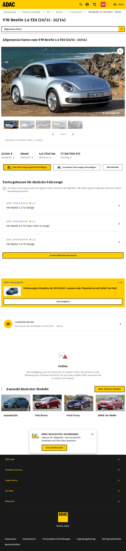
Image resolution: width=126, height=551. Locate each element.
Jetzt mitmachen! (54, 447)
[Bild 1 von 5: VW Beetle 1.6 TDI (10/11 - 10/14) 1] (11, 124)
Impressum (10, 539)
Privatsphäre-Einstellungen (56, 539)
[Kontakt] (94, 4)
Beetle (59, 12)
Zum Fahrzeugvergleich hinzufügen (29, 167)
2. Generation (75, 12)
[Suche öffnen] (81, 4)
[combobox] (59, 4)
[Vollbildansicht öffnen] (120, 51)
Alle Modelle (113, 167)
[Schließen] (92, 434)
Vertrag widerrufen (111, 539)
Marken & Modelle (31, 12)
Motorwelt (10, 501)
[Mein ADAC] (87, 4)
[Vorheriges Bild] (53, 134)
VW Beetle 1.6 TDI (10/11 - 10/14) (104, 12)
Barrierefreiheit (12, 544)
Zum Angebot (63, 301)
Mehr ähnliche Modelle (109, 389)
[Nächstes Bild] (73, 134)
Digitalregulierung (86, 539)
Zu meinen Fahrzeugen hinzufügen (79, 167)
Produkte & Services (14, 470)
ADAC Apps (10, 459)
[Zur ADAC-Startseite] (8, 4)
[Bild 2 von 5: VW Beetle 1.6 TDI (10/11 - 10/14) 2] (27, 124)
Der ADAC (9, 491)
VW (48, 12)
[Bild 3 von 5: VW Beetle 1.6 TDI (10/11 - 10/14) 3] (43, 124)
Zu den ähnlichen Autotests (63, 255)
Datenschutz (29, 539)
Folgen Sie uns (11, 480)
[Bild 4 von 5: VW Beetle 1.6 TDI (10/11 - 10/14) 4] (59, 124)
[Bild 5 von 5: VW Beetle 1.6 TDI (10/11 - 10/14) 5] (75, 124)
